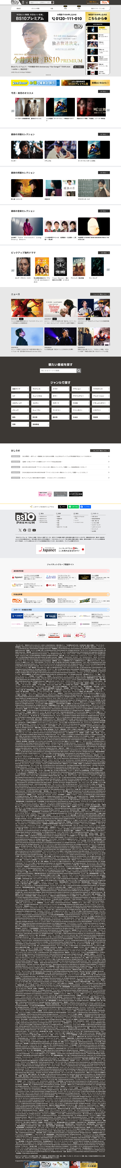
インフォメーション (79, 522)
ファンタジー (77, 410)
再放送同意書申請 (96, 518)
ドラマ (55, 389)
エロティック (17, 403)
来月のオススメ (43, 518)
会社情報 (94, 531)
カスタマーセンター (96, 525)
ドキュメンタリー (99, 403)
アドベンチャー (78, 396)
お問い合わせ (95, 516)
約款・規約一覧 (95, 520)
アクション (77, 389)
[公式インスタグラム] (29, 530)
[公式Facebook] (25, 530)
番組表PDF (59, 518)
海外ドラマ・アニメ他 (97, 8)
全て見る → (104, 91)
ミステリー (97, 410)
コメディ (36, 403)
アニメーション (98, 396)
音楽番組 (36, 424)
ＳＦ (13, 396)
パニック (15, 410)
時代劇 (35, 417)
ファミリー (57, 410)
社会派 (75, 417)
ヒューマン (36, 410)
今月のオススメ (43, 516)
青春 (13, 424)
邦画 (65, 8)
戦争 (13, 417)
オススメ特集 (35, 8)
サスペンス (36, 389)
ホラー (55, 396)
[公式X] (20, 530)
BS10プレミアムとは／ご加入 (80, 517)
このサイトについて (96, 527)
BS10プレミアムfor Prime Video (43, 521)
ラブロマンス (98, 389)
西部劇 (95, 417)
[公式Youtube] (34, 530)
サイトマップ (95, 529)
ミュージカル (37, 396)
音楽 (79, 8)
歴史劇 (55, 417)
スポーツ (56, 403)
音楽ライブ (16, 389)
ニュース (76, 520)
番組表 (19, 8)
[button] (13, 43)
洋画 (51, 8)
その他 (75, 403)
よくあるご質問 (95, 522)
